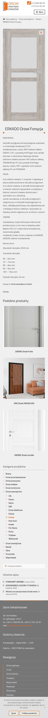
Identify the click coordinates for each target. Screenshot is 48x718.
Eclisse (11, 513)
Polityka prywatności (29, 713)
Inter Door (13, 520)
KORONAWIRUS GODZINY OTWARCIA (21, 585)
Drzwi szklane (11, 484)
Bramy (8, 473)
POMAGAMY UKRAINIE (15, 581)
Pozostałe (10, 554)
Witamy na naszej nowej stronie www (22, 591)
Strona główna (11, 19)
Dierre (11, 503)
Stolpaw (12, 535)
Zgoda (13, 713)
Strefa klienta (12, 673)
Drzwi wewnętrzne (26, 19)
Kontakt (10, 694)
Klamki (8, 546)
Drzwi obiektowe (16, 510)
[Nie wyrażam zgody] (45, 707)
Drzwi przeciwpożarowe (16, 477)
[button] (41, 33)
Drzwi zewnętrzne (13, 543)
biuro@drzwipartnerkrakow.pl (19, 625)
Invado (11, 524)
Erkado (38, 19)
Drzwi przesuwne (13, 480)
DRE (10, 506)
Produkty (10, 678)
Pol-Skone (13, 527)
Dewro (11, 499)
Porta (11, 531)
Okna (8, 550)
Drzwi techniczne (13, 487)
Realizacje (10, 686)
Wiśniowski (13, 538)
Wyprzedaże (11, 557)
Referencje (11, 690)
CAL (10, 495)
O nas (8, 669)
